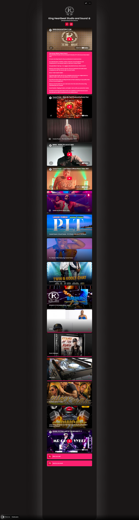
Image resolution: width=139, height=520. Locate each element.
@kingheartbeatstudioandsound (69, 20)
